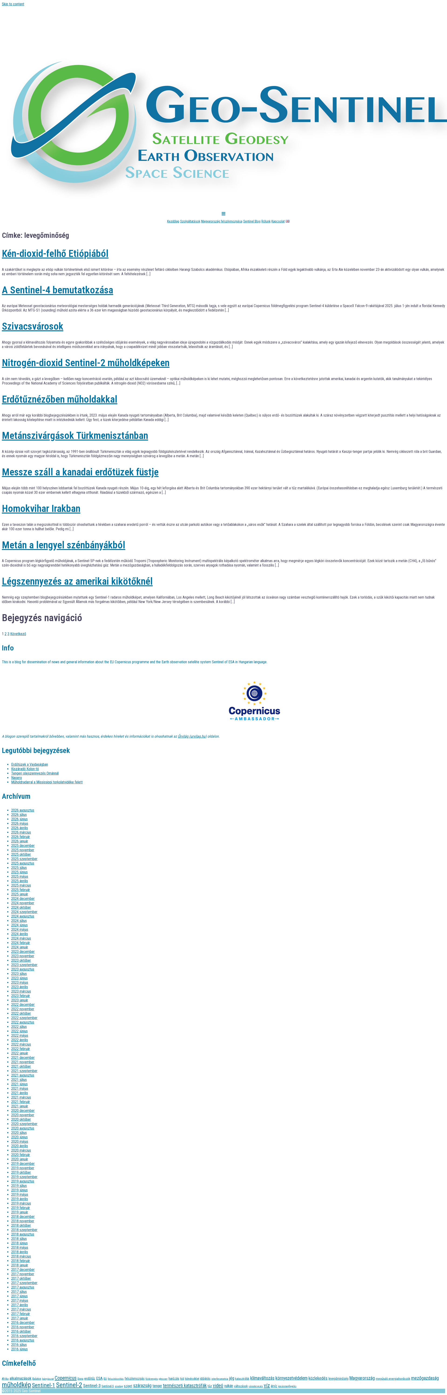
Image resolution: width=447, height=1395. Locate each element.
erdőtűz (89, 1378)
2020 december (23, 1110)
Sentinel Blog (252, 221)
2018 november (22, 1221)
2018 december (23, 1216)
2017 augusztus (22, 1287)
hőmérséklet (192, 1378)
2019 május (19, 1194)
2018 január (19, 1265)
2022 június (19, 1031)
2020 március (21, 1150)
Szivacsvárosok (32, 326)
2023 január (19, 1000)
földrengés (152, 1378)
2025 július (19, 867)
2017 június (19, 1296)
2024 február (20, 943)
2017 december (23, 1269)
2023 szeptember (24, 965)
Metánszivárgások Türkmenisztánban (75, 435)
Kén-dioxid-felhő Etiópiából (55, 253)
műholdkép (16, 1385)
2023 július (19, 973)
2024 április (19, 934)
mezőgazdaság (425, 1378)
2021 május (19, 1088)
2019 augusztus (22, 1181)
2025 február (20, 890)
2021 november (22, 1062)
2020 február (20, 1155)
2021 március (21, 1097)
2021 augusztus (22, 1075)
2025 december (23, 845)
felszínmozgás (135, 1379)
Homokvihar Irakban (41, 508)
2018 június (19, 1243)
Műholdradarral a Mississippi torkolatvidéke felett (47, 782)
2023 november (22, 956)
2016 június (19, 1349)
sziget (128, 1386)
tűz (210, 1386)
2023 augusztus (22, 969)
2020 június (19, 1137)
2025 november (22, 850)
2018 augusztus (22, 1234)
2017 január (19, 1318)
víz (267, 1385)
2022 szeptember (24, 1018)
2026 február (20, 837)
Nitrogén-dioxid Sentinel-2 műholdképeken (85, 362)
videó (218, 1385)
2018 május (19, 1247)
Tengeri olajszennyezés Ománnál (35, 773)
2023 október (21, 960)
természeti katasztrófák (185, 1385)
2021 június (19, 1084)
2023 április (19, 987)
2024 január (19, 947)
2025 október (21, 854)
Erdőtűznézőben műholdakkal (59, 399)
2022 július (19, 1026)
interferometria (219, 1378)
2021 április (19, 1093)
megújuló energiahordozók (393, 1378)
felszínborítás (116, 1378)
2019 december (23, 1163)
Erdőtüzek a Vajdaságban (29, 764)
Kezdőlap (173, 221)
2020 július (19, 1132)
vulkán (228, 1386)
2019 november (22, 1168)
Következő (18, 634)
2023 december (23, 951)
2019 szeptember (24, 1177)
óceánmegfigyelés (287, 1386)
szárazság (142, 1385)
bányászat (48, 1378)
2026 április (19, 828)
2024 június (19, 925)
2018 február (20, 1261)
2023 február (20, 996)
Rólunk (266, 221)
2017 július (19, 1291)
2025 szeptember (24, 859)
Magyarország (362, 1378)
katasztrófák (242, 1378)
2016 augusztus (22, 1340)
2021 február (20, 1102)
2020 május (19, 1141)
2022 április (19, 1040)
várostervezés (256, 1386)
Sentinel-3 (92, 1385)
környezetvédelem (291, 1378)
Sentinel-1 (43, 1385)
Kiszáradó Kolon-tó (25, 769)
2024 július (19, 920)
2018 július (19, 1238)
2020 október (21, 1119)
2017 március (21, 1309)
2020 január (19, 1159)
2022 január (19, 1053)
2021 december (23, 1057)
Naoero (16, 777)
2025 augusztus (22, 863)
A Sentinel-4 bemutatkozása (57, 290)
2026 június (19, 819)
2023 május (19, 982)
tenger (157, 1386)
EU (105, 1378)
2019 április (19, 1199)
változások (241, 1386)
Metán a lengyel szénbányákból (63, 545)
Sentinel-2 (69, 1385)
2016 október (21, 1331)
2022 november (22, 1009)
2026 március (21, 832)
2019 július (19, 1185)
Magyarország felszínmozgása (221, 221)
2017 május (19, 1300)
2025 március (21, 885)
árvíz (274, 1386)
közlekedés (318, 1378)
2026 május (19, 823)
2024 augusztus (22, 916)
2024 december (23, 898)
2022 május (19, 1035)
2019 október (21, 1172)
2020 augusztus (22, 1128)
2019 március (21, 1203)
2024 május (19, 929)
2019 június (19, 1190)
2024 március (21, 938)
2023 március (21, 991)
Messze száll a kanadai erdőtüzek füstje (80, 472)
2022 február (20, 1049)
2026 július (19, 814)
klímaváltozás (262, 1378)
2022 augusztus (22, 1022)
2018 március (21, 1256)
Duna (80, 1378)
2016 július (19, 1344)
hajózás (174, 1378)
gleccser (163, 1378)
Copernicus (66, 1378)
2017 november (22, 1274)
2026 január (19, 841)
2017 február (20, 1314)
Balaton (36, 1378)
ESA (99, 1378)
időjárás (205, 1378)
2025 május (19, 876)
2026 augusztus (22, 810)
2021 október (21, 1066)
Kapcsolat (278, 221)
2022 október (21, 1013)
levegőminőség (338, 1378)
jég (231, 1378)
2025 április (19, 881)
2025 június (19, 872)
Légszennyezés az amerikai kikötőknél (77, 581)
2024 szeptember (24, 912)
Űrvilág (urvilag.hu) (192, 736)
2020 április (19, 1146)
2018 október (21, 1225)
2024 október (21, 907)
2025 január (19, 894)
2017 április (19, 1305)
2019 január (19, 1212)
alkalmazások (20, 1378)
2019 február (20, 1208)
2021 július (19, 1079)
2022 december (23, 1004)
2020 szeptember (24, 1124)
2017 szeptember (24, 1283)
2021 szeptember (24, 1071)
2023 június (19, 978)
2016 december (23, 1322)
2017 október (21, 1278)
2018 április (19, 1252)
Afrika (5, 1378)
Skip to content (13, 4)
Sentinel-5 (108, 1386)
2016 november (22, 1327)
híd (182, 1378)
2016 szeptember (24, 1336)
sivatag (119, 1386)
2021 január (19, 1106)
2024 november (22, 903)
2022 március (21, 1044)
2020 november (22, 1115)
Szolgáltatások (190, 221)
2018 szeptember (24, 1230)
